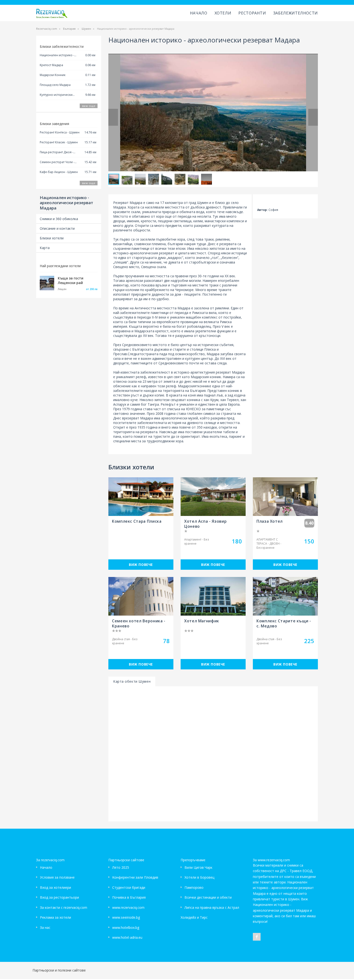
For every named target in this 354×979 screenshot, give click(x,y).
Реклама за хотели (55, 917)
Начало (198, 13)
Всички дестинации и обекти (208, 897)
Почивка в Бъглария (129, 897)
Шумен (86, 28)
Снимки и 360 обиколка (59, 218)
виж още (88, 106)
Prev (113, 117)
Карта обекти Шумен (132, 681)
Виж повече (141, 564)
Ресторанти (252, 13)
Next (313, 117)
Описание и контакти (57, 228)
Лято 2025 (120, 867)
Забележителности (295, 13)
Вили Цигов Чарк (198, 867)
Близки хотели (52, 238)
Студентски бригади (128, 887)
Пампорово (193, 887)
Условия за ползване (57, 877)
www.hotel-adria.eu (127, 937)
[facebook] (257, 937)
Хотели (223, 13)
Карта (45, 247)
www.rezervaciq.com (128, 907)
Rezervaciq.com (46, 28)
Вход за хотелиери (55, 887)
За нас (45, 927)
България (69, 28)
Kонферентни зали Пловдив (135, 877)
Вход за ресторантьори (59, 897)
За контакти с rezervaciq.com (63, 907)
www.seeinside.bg (126, 917)
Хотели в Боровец (199, 877)
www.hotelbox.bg (125, 927)
